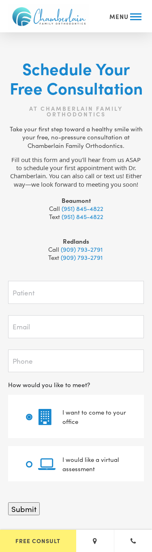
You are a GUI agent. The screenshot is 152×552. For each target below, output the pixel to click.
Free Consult (37, 541)
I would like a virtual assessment (90, 464)
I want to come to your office (94, 417)
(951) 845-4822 (82, 208)
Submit (23, 508)
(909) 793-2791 (82, 249)
